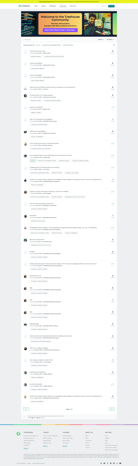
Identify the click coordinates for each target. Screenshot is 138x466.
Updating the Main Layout (38, 221)
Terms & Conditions (21, 463)
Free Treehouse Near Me (111, 445)
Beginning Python (47, 438)
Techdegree (52, 6)
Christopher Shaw (47, 241)
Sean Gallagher (47, 193)
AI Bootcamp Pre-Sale (44, 1)
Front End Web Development (31, 435)
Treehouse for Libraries (111, 447)
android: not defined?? (36, 107)
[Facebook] (107, 463)
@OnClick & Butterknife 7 (37, 239)
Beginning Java (47, 443)
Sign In (103, 6)
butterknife (33, 215)
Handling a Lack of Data (71, 172)
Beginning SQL (47, 440)
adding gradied (34, 324)
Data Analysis (27, 443)
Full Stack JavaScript (29, 438)
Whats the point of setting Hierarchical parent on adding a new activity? (51, 336)
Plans (36, 6)
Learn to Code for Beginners (50, 435)
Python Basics (66, 440)
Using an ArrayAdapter (37, 136)
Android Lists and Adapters (38, 131)
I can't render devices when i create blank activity (44, 143)
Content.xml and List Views (37, 51)
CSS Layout (66, 443)
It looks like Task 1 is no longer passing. (41, 95)
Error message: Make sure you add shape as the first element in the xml (51, 155)
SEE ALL (26, 448)
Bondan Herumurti (48, 145)
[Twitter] (101, 463)
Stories (87, 443)
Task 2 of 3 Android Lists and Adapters (41, 119)
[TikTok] (117, 463)
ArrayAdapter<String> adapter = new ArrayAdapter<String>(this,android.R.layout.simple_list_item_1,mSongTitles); (63, 227)
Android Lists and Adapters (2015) (52, 45)
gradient (32, 251)
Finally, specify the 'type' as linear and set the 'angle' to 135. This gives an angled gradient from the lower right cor (63, 264)
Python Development (29, 440)
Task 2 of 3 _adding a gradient (39, 348)
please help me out (35, 276)
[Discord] (120, 463)
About (87, 435)
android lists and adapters (37, 372)
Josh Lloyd (46, 169)
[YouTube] (104, 463)
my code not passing (36, 384)
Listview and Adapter (36, 63)
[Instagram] (114, 463)
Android (38, 45)
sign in (33, 417)
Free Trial (111, 6)
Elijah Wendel (46, 53)
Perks (106, 440)
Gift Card (88, 447)
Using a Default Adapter (37, 68)
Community (63, 6)
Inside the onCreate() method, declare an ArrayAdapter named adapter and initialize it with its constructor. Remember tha (65, 179)
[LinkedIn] (111, 463)
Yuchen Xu (45, 89)
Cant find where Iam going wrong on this (41, 203)
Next (111, 409)
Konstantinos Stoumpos (49, 97)
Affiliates (107, 438)
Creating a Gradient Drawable (52, 100)
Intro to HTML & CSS (68, 438)
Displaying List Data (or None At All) (74, 196)
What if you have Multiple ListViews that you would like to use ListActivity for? (52, 87)
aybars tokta (46, 109)
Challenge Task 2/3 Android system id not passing (44, 167)
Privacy (29, 463)
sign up (38, 417)
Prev (26, 409)
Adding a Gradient (36, 112)
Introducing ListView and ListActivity (53, 56)
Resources (73, 6)
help (31, 288)
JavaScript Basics (67, 435)
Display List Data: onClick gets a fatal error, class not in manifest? (49, 191)
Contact (87, 445)
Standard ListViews (68, 45)
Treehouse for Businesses (111, 450)
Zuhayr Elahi (46, 157)
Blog (87, 438)
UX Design (26, 445)
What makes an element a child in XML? (41, 360)
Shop (106, 443)
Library (43, 6)
